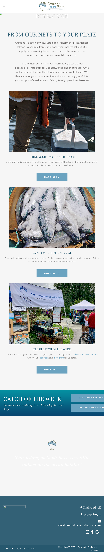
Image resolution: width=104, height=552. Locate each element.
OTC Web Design (76, 547)
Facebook (20, 67)
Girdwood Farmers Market (85, 354)
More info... (52, 177)
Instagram (36, 67)
